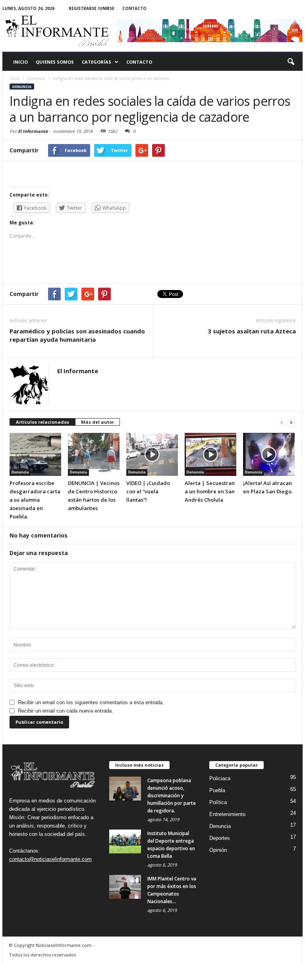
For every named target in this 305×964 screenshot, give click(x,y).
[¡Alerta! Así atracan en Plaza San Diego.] (269, 454)
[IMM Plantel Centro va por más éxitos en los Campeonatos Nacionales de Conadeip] (125, 887)
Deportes (219, 838)
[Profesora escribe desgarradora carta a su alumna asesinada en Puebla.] (35, 454)
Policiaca (219, 778)
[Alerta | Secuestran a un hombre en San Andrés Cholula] (210, 454)
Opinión (218, 850)
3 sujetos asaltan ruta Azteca (252, 331)
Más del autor (97, 422)
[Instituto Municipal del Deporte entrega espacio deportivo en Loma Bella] (125, 841)
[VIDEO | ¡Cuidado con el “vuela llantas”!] (152, 454)
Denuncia (21, 86)
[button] (290, 62)
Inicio (20, 62)
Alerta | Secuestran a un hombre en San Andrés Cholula (210, 491)
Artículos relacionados (42, 422)
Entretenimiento (227, 814)
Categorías (96, 62)
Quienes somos (55, 62)
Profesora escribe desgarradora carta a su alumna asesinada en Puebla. (35, 499)
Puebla (217, 790)
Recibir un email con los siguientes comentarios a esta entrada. (91, 702)
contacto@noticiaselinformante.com (50, 859)
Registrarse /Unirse (91, 8)
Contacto (134, 8)
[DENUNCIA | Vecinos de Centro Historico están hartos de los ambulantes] (94, 454)
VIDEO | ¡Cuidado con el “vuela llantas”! (148, 491)
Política (218, 802)
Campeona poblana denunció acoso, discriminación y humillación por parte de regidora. (171, 795)
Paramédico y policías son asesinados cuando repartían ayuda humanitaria (77, 335)
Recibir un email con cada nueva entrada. (65, 711)
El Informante (33, 131)
